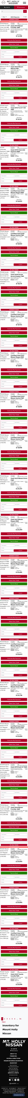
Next (4, 1022)
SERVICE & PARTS (13, 1073)
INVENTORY (13, 1063)
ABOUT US (13, 1054)
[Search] (25, 11)
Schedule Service (13, 1075)
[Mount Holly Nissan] (10, 2)
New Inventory (13, 1065)
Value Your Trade (14, 44)
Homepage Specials (13, 1071)
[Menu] (24, 3)
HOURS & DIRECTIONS (13, 1058)
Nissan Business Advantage (13, 1060)
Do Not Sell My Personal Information (13, 1090)
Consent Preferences (10, 1091)
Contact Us (4, 1088)
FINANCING (13, 1056)
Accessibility (12, 1088)
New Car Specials (13, 1068)
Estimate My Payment (14, 40)
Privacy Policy (22, 1088)
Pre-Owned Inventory (13, 1066)
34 (20, 1019)
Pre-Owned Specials (13, 1069)
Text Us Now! (14, 47)
